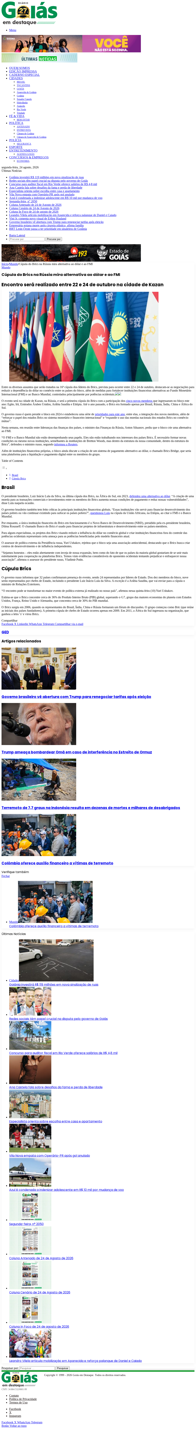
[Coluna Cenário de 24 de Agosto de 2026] (30, 1288)
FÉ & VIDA (16, 116)
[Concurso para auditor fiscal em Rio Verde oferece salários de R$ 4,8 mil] (30, 1048)
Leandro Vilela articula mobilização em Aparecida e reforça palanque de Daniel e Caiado (62, 215)
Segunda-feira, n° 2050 (23, 201)
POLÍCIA (15, 140)
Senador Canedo (24, 99)
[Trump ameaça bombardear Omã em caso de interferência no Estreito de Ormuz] (39, 744)
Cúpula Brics (19, 478)
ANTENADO (23, 126)
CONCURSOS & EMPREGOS (29, 157)
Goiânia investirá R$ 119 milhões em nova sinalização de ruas (46, 177)
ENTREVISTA (24, 130)
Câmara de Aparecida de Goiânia (31, 137)
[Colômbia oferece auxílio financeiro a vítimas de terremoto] (39, 855)
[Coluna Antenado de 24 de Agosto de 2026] (30, 1254)
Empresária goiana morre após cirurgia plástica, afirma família (46, 225)
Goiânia (20, 95)
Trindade (21, 113)
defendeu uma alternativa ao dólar (149, 496)
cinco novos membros (139, 400)
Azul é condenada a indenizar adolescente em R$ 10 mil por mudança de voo (55, 197)
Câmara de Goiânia (25, 133)
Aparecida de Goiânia (26, 92)
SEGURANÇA (24, 144)
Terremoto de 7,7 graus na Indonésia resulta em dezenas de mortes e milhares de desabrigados (91, 807)
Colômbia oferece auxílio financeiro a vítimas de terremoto (57, 863)
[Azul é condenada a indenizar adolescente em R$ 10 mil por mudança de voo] (30, 1185)
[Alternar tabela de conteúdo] (4, 468)
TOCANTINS (23, 85)
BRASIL (21, 82)
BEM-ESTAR (23, 119)
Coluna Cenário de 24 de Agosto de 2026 (34, 208)
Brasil (15, 475)
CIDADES (16, 78)
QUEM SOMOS (19, 68)
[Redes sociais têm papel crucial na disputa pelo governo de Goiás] (30, 1014)
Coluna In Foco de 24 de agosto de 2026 (33, 211)
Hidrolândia (22, 102)
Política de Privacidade (23, 1399)
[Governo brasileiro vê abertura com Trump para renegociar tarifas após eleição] (39, 688)
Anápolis (21, 106)
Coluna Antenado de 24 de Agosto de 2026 (35, 204)
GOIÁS (20, 89)
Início (5, 264)
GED (5, 632)
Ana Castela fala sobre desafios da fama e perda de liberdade (45, 187)
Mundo (13, 264)
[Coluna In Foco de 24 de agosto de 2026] (30, 1322)
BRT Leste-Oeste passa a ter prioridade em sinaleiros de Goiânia (48, 228)
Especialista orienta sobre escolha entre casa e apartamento (44, 191)
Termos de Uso (18, 1402)
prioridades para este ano (110, 414)
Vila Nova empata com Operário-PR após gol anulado (41, 194)
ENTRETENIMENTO (23, 150)
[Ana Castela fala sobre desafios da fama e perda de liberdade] (30, 1083)
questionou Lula (100, 513)
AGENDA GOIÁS (25, 154)
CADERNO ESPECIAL (24, 74)
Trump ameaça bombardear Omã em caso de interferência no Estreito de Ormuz (77, 752)
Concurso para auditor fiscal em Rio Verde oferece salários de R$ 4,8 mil (53, 184)
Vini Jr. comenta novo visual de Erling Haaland (37, 218)
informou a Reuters (65, 444)
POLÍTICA (16, 123)
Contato (14, 1395)
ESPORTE (16, 147)
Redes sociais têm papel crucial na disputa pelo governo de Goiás (48, 180)
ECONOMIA (23, 161)
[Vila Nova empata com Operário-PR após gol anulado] (30, 1151)
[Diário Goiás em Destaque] (29, 24)
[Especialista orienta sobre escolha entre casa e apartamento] (30, 1117)
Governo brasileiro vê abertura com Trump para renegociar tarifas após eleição (56, 222)
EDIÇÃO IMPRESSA (23, 71)
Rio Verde (21, 109)
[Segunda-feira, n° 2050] (30, 1219)
